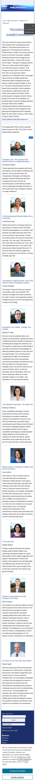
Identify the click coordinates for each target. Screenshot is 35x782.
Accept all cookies (17, 771)
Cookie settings (23, 759)
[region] (17, 763)
